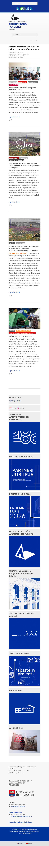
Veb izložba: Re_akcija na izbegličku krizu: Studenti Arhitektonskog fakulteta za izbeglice (24, 165)
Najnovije (26, 54)
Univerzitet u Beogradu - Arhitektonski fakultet (16, 53)
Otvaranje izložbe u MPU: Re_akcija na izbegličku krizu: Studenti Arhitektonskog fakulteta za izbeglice (24, 248)
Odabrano (21, 243)
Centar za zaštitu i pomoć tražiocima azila (17, 56)
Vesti (11, 56)
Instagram (31, 8)
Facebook (18, 8)
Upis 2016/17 (13, 84)
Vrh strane (23, 838)
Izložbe (12, 243)
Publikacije (32, 82)
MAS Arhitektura (23, 331)
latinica (19, 401)
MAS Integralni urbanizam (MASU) (22, 333)
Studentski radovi (16, 160)
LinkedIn (27, 8)
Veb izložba (13, 158)
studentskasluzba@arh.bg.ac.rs (21, 816)
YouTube (21, 8)
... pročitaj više (13, 117)
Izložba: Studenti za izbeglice (20, 336)
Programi (13, 82)
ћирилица (12, 401)
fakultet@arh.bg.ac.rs (18, 806)
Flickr (24, 8)
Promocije (22, 82)
